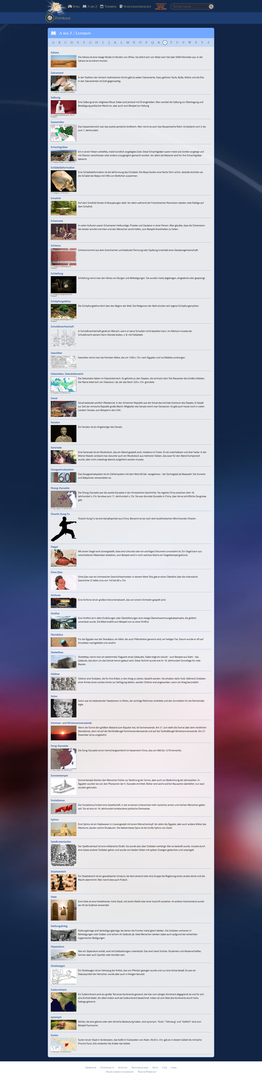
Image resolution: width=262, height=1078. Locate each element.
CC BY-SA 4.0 (64, 393)
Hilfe (155, 1067)
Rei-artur (56, 1051)
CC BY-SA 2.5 (69, 162)
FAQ (164, 1067)
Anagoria (56, 193)
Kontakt (123, 1067)
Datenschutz (107, 1067)
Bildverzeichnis (140, 1067)
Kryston (56, 393)
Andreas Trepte (58, 162)
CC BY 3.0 (64, 193)
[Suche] (211, 6)
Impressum (90, 1067)
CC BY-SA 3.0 (66, 508)
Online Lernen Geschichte (120, 1071)
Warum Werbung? (147, 1071)
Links (174, 1067)
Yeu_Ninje (56, 508)
